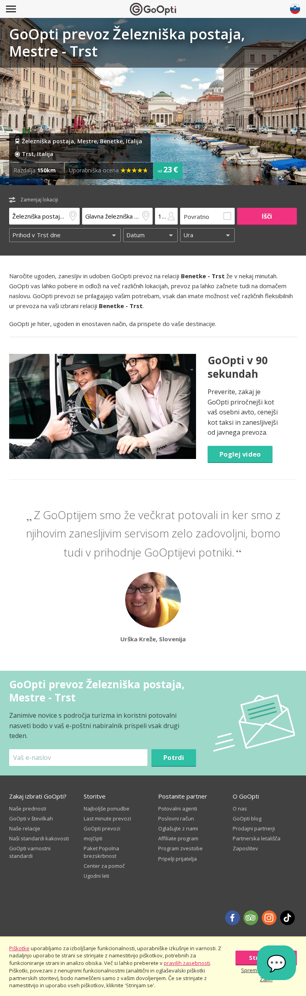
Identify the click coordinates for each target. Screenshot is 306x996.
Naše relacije (24, 828)
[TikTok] (287, 917)
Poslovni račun (176, 818)
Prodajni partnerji (254, 828)
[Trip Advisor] (250, 917)
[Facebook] (232, 917)
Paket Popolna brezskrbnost (101, 852)
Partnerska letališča (256, 838)
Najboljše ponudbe (106, 808)
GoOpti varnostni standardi (30, 852)
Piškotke (19, 948)
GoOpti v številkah (31, 818)
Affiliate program (178, 838)
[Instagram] (269, 917)
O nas (240, 808)
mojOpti (93, 838)
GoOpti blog (247, 818)
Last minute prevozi (107, 818)
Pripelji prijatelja (177, 858)
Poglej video (240, 454)
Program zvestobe (180, 848)
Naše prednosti (27, 808)
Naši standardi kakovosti (39, 838)
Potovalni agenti (177, 808)
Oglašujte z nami (178, 828)
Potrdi (173, 757)
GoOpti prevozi (102, 828)
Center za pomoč (104, 865)
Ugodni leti (96, 875)
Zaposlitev (245, 848)
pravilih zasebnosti (187, 963)
